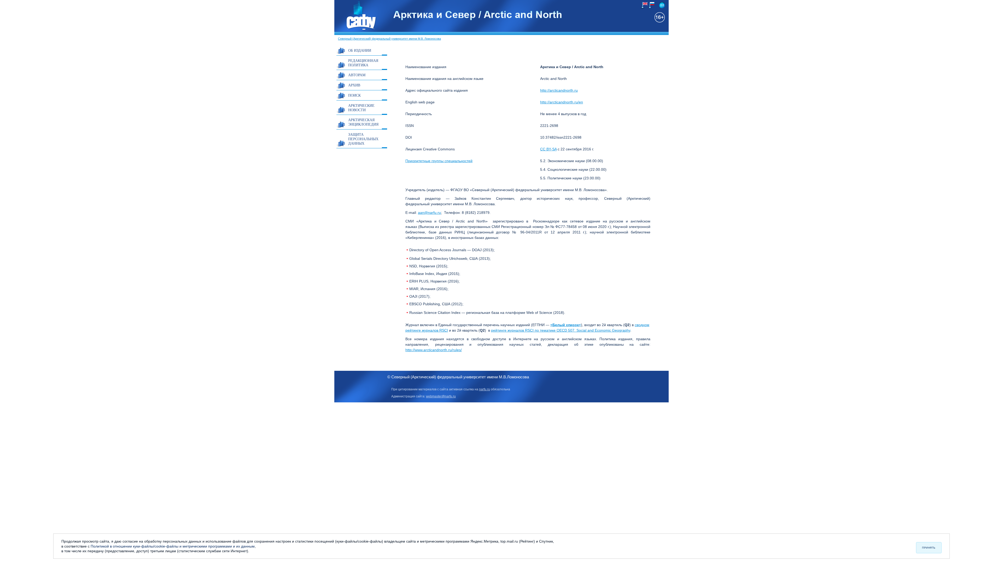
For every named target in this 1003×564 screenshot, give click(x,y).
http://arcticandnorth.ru (559, 90)
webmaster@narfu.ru (441, 396)
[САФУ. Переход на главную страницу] (355, 29)
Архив (354, 85)
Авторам (356, 74)
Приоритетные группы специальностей (439, 161)
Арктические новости (361, 107)
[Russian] (650, 5)
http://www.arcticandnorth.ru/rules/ (433, 350)
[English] (644, 5)
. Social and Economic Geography (602, 330)
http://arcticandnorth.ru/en (561, 102)
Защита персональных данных (363, 139)
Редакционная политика (363, 62)
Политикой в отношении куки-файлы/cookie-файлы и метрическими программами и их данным (173, 546)
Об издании (359, 50)
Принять (929, 547)
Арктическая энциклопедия (363, 122)
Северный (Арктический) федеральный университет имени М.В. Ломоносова (389, 38)
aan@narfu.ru (429, 212)
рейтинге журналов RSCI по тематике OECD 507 (532, 330)
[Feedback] (662, 5)
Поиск (354, 95)
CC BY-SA (548, 149)
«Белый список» (565, 325)
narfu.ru (484, 389)
